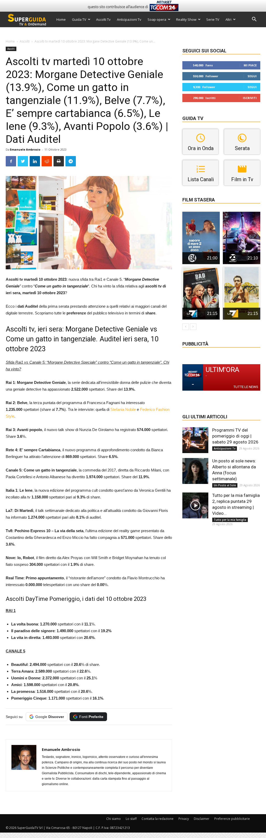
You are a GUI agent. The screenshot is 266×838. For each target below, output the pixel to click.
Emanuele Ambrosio (25, 149)
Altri (228, 19)
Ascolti (25, 41)
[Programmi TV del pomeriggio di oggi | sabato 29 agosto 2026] (195, 440)
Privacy (183, 818)
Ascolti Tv (103, 19)
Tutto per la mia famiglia (230, 520)
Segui (252, 76)
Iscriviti (250, 98)
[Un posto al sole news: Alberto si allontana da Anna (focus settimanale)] (195, 471)
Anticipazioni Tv (129, 19)
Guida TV (79, 19)
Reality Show (186, 19)
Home (61, 19)
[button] (254, 19)
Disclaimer (201, 818)
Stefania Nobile (123, 409)
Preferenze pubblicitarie (232, 818)
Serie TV (212, 19)
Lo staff (131, 818)
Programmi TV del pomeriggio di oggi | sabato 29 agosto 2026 (235, 436)
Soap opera (157, 19)
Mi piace (250, 65)
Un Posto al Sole (225, 485)
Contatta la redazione (158, 818)
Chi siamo (113, 818)
